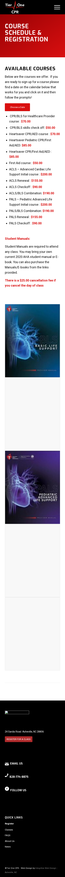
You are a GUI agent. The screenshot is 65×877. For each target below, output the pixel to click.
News (8, 846)
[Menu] (55, 7)
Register (9, 823)
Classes (9, 829)
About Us (9, 841)
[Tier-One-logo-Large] (27, 7)
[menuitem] (55, 7)
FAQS (7, 835)
